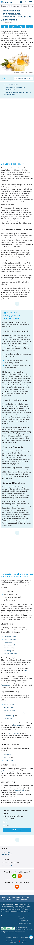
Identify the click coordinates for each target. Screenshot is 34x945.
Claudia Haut (6, 852)
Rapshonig (7, 651)
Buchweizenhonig (10, 636)
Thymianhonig (9, 716)
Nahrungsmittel (14, 6)
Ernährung (4, 6)
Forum (3, 897)
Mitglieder (19, 897)
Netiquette (27, 897)
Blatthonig (7, 757)
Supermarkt (15, 168)
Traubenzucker (6, 685)
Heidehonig (8, 642)
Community (11, 897)
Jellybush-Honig (9, 704)
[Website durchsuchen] (21, 2)
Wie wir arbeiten (21, 899)
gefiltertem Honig (7, 771)
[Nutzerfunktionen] (26, 2)
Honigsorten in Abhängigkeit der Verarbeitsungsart (14, 88)
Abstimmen (17, 830)
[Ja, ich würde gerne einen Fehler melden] (17, 887)
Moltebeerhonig (9, 710)
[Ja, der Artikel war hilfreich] (14, 876)
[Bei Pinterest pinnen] (21, 26)
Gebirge (26, 670)
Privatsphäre (25, 937)
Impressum (8, 937)
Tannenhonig (8, 760)
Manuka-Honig (9, 707)
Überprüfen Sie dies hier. (25, 923)
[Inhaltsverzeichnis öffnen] (31, 937)
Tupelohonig (8, 719)
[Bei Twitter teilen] (13, 26)
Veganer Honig (19, 790)
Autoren (11, 899)
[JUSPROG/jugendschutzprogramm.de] (8, 928)
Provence (16, 725)
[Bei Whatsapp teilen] (29, 26)
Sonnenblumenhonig (11, 654)
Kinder (13, 613)
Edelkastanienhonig (10, 639)
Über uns (4, 899)
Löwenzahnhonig (10, 645)
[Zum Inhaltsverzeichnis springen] (17, 304)
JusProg (16, 933)
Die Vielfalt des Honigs (10, 84)
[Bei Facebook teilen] (4, 26)
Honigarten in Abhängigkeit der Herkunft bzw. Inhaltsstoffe (17, 93)
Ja (6, 822)
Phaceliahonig (9, 648)
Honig (8, 172)
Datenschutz (16, 937)
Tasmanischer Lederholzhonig (14, 713)
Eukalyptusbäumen (13, 733)
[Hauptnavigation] (31, 2)
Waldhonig (7, 755)
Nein (7, 825)
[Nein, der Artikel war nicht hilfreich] (20, 876)
